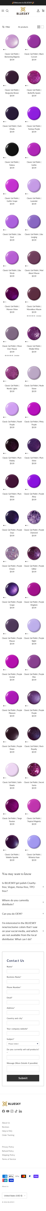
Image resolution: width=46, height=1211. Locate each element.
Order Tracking (8, 1135)
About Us (6, 1123)
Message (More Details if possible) (22, 1063)
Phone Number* (14, 987)
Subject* (10, 1039)
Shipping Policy (8, 1155)
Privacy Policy (8, 1147)
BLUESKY (11, 1202)
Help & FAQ (7, 1131)
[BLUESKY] (23, 11)
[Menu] (3, 11)
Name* (10, 967)
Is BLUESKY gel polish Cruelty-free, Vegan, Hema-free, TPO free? (19, 886)
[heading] (23, 960)
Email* (10, 998)
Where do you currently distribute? (15, 902)
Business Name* (14, 977)
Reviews (5, 1127)
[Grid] (38, 26)
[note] (23, 964)
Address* (11, 1008)
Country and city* (15, 1018)
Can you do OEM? (12, 913)
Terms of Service (9, 1159)
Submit (23, 1078)
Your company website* (17, 1029)
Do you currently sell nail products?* (23, 1051)
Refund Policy (8, 1151)
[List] (42, 26)
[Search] (8, 11)
